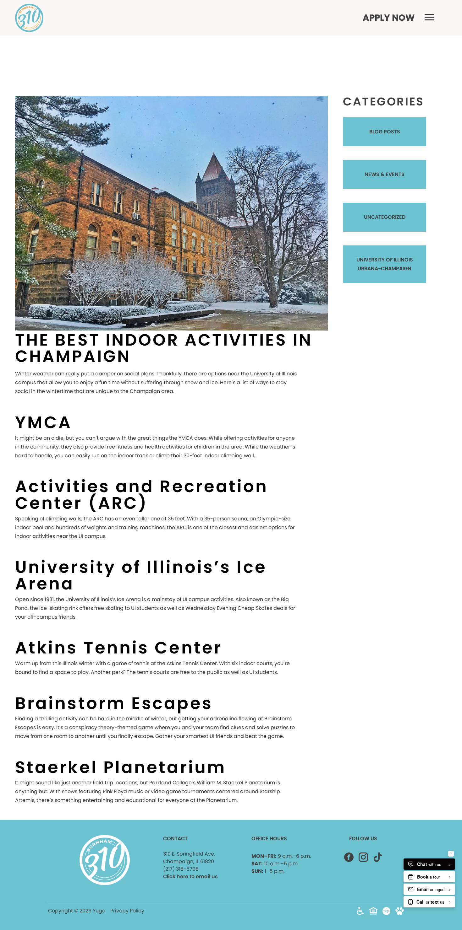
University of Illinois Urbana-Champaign (384, 264)
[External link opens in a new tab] (386, 913)
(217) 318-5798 (181, 869)
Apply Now (389, 18)
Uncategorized (384, 217)
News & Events (384, 174)
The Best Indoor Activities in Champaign (163, 348)
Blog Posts (384, 131)
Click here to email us (190, 876)
